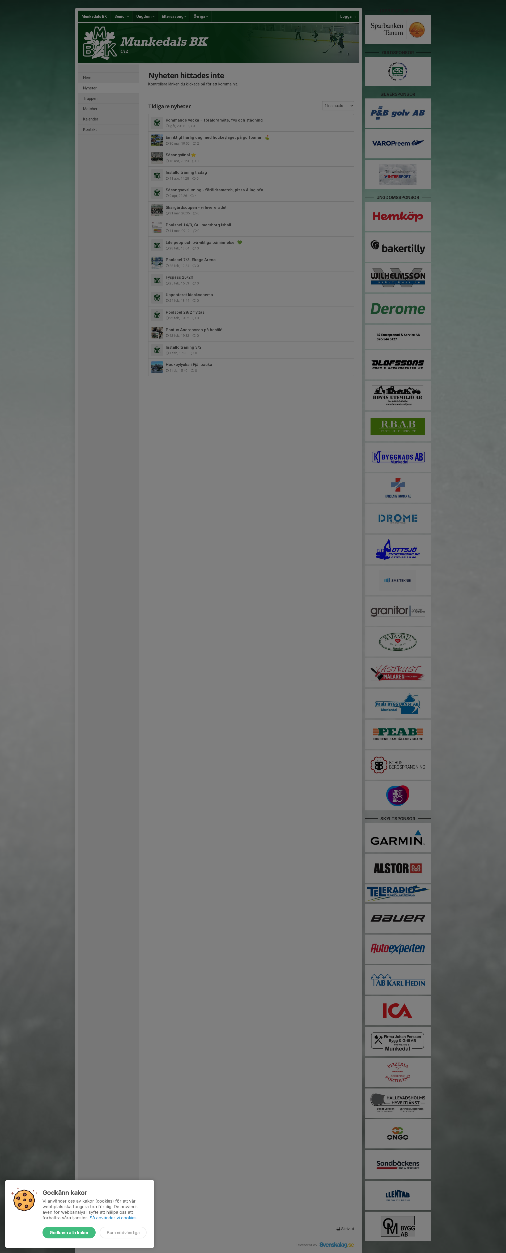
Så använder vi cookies (113, 1217)
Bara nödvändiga (123, 1232)
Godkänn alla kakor (69, 1232)
